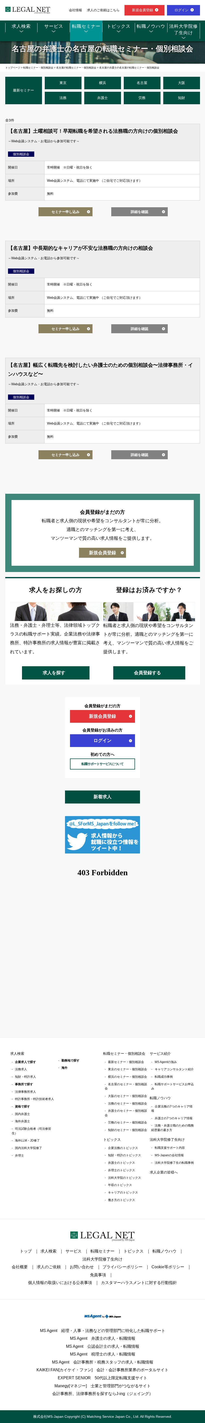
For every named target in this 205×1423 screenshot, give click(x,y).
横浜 (102, 83)
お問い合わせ (82, 1267)
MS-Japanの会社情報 (169, 1155)
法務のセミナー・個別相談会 (127, 1103)
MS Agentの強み (166, 1062)
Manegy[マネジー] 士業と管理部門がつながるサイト (102, 1386)
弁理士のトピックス (121, 1170)
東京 (63, 83)
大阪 (181, 83)
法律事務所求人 (25, 1092)
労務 (142, 98)
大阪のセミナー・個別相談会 (127, 1096)
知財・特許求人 (25, 1076)
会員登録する (147, 672)
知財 (181, 98)
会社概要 (20, 1267)
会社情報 (75, 10)
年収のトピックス (120, 1185)
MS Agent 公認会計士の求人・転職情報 (102, 1346)
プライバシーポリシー (122, 1267)
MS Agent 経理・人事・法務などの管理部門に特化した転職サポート (102, 1330)
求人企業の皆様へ (164, 1172)
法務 (63, 98)
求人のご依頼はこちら (103, 10)
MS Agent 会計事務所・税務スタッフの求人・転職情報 (102, 1362)
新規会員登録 (142, 10)
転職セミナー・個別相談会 (124, 1054)
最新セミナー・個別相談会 (126, 1062)
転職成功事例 (164, 1076)
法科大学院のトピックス (124, 1178)
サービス (53, 26)
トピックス (118, 26)
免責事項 (98, 1275)
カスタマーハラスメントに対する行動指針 (139, 1282)
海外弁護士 (22, 1121)
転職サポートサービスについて (103, 764)
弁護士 (102, 98)
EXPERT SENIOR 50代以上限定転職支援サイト (102, 1378)
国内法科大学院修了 (28, 1148)
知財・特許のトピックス (124, 1155)
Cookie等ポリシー (168, 1267)
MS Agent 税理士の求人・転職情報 (102, 1354)
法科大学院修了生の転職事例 (174, 1162)
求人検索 (21, 26)
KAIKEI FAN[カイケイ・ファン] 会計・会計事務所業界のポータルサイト (102, 1370)
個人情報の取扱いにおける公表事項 (60, 1282)
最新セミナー (23, 90)
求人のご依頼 (49, 1267)
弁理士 (19, 1155)
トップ (26, 1251)
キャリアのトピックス (123, 1192)
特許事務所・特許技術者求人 (34, 1099)
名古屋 (142, 83)
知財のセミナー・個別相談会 (127, 1130)
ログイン (181, 10)
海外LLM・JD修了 (27, 1140)
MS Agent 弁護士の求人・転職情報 (102, 1338)
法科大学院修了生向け (183, 29)
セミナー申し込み (66, 212)
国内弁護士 (22, 1114)
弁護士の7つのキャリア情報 (173, 1118)
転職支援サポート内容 (170, 1148)
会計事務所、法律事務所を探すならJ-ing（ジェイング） (102, 1394)
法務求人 (21, 1069)
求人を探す (54, 672)
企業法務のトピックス (123, 1148)
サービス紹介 (160, 1054)
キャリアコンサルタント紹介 (174, 1069)
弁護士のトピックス (121, 1162)
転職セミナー (86, 26)
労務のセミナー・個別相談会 (127, 1122)
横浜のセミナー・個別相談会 (127, 1076)
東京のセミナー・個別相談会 (127, 1069)
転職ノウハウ (151, 26)
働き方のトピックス (121, 1200)
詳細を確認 (139, 212)
